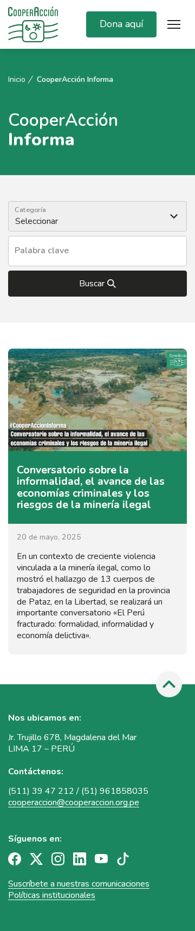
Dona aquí (121, 23)
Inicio (16, 80)
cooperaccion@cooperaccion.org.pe (73, 802)
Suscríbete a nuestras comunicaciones (79, 884)
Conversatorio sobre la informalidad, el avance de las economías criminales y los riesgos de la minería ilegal (91, 487)
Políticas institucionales (51, 895)
